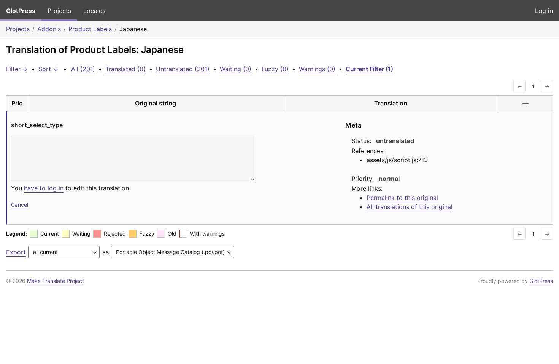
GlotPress (20, 10)
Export (16, 252)
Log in (544, 10)
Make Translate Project (55, 281)
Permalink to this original (402, 197)
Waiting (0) (235, 69)
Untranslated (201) (183, 69)
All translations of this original (410, 207)
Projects (59, 10)
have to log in (44, 188)
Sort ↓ (48, 69)
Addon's (49, 29)
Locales (94, 10)
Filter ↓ (17, 69)
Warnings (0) (317, 69)
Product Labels (90, 29)
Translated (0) (125, 69)
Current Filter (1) (369, 69)
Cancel (19, 204)
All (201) (83, 69)
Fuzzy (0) (275, 69)
